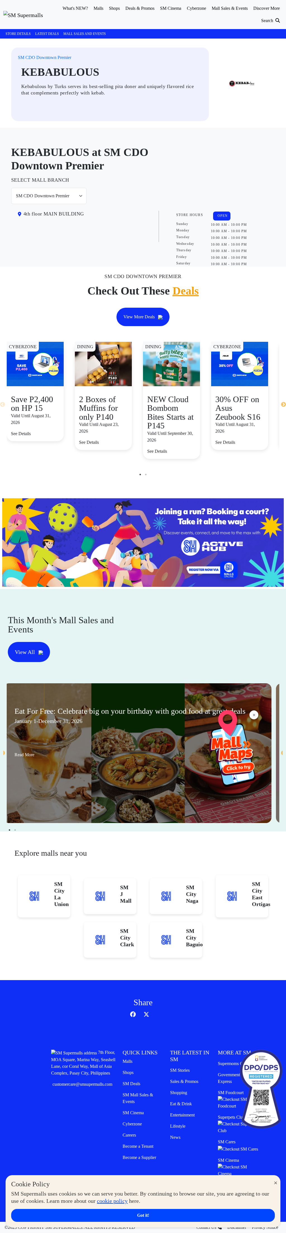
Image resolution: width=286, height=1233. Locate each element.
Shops (128, 1072)
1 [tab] (140, 474)
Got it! (143, 1215)
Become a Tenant (138, 1146)
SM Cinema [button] (170, 8)
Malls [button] (98, 8)
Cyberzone (132, 1123)
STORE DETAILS (18, 34)
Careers (129, 1135)
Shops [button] (114, 8)
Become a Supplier (139, 1157)
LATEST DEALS (47, 34)
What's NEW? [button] (75, 8)
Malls (127, 1061)
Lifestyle (177, 1126)
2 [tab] (146, 474)
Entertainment (182, 1115)
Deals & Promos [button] (139, 8)
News (175, 1137)
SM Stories (180, 1070)
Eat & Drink (181, 1103)
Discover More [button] (266, 8)
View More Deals (139, 316)
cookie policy (112, 1201)
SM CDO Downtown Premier (44, 57)
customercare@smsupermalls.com (82, 1084)
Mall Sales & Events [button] (230, 8)
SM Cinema (133, 1112)
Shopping (178, 1092)
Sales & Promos (184, 1081)
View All (25, 652)
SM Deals (131, 1083)
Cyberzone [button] (196, 8)
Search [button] (267, 20)
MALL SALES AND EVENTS (84, 34)
